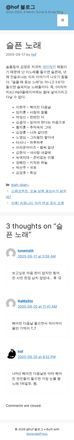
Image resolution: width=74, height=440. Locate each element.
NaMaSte (25, 301)
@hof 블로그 (20, 7)
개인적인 (49, 67)
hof (20, 351)
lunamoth (26, 251)
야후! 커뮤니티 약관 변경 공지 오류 (37, 203)
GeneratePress (37, 434)
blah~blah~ (20, 185)
